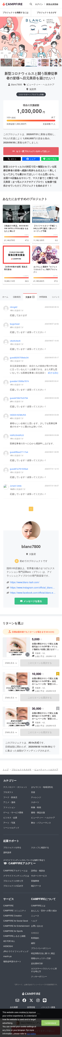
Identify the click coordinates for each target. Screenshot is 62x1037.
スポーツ (35, 802)
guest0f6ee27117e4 (19, 452)
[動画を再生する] (31, 37)
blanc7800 (16, 84)
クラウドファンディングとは (16, 875)
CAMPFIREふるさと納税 (14, 935)
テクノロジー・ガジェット (15, 786)
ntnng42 (13, 307)
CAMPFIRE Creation (12, 915)
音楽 (33, 792)
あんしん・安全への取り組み (44, 910)
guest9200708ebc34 (19, 357)
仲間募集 (43, 296)
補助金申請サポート (12, 961)
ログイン (39, 4)
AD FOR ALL (9, 941)
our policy (31, 1033)
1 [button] (31, 508)
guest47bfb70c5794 (19, 398)
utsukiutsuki (15, 340)
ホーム (5, 296)
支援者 (29, 296)
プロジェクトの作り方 (13, 880)
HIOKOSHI (8, 946)
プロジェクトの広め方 (13, 885)
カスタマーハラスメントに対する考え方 (44, 970)
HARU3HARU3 (17, 435)
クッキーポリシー (39, 976)
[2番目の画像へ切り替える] (18, 62)
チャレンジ (36, 797)
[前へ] (3, 37)
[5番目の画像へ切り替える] (55, 62)
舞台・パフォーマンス (41, 822)
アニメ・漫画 (9, 802)
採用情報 (31, 1007)
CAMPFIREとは (38, 905)
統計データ (36, 885)
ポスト (14, 158)
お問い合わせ (37, 925)
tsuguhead (15, 324)
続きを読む (53, 372)
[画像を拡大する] (27, 654)
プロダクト (8, 792)
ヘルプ (34, 920)
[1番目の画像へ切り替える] (6, 62)
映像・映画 (36, 807)
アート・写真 (9, 822)
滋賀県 (32, 89)
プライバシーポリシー (41, 948)
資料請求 (7, 852)
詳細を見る (9, 662)
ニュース (35, 915)
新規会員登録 (52, 4)
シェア (33, 158)
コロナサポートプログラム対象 (31, 94)
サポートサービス (39, 875)
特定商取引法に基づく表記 (43, 953)
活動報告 (17, 296)
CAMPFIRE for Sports (13, 930)
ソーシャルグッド (11, 827)
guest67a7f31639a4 (19, 469)
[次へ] (58, 37)
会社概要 (14, 1007)
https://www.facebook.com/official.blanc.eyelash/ (32, 592)
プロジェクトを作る (12, 847)
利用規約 (35, 937)
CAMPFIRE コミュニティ (14, 910)
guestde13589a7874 (19, 381)
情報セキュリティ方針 (41, 958)
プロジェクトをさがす (47, 12)
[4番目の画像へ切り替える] (43, 62)
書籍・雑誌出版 (38, 812)
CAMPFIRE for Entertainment (16, 925)
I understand (50, 1022)
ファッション (9, 807)
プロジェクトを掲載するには (15, 12)
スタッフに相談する (40, 847)
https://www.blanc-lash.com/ (24, 582)
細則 (33, 943)
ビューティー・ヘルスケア (40, 84)
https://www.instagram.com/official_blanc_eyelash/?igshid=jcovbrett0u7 (32, 587)
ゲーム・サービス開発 (13, 812)
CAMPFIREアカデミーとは (15, 870)
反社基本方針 (37, 963)
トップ (6, 769)
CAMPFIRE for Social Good (15, 920)
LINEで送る (51, 158)
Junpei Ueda (15, 485)
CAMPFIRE (8, 905)
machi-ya (7, 956)
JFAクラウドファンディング (15, 951)
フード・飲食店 (10, 797)
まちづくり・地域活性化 (42, 786)
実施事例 (35, 880)
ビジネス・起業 (10, 817)
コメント (56, 296)
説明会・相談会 (38, 870)
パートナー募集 (48, 1007)
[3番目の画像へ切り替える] (31, 62)
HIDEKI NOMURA (18, 415)
